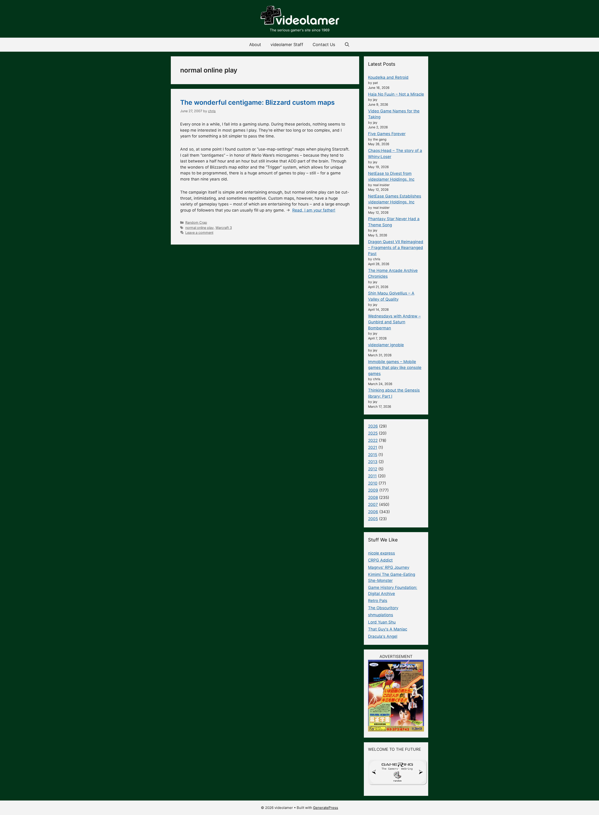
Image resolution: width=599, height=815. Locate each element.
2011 (372, 476)
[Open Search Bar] (347, 45)
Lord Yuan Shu (382, 622)
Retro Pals (377, 600)
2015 (372, 454)
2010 (372, 483)
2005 (373, 518)
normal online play (199, 228)
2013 (372, 461)
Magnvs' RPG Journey (388, 567)
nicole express (381, 553)
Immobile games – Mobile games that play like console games (394, 367)
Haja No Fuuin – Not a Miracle (396, 94)
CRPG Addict (380, 560)
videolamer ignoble (386, 345)
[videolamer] (299, 16)
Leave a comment (199, 232)
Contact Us (324, 44)
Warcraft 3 (223, 228)
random (397, 780)
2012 (372, 469)
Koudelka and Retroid (388, 77)
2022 (373, 440)
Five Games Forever (386, 133)
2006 (373, 511)
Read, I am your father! (313, 210)
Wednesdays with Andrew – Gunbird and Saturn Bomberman (394, 322)
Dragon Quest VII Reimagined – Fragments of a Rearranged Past (395, 247)
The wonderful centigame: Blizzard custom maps (257, 102)
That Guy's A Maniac (387, 629)
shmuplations (380, 615)
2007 (373, 504)
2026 (373, 426)
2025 (373, 433)
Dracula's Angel (382, 636)
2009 (373, 490)
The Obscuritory (383, 608)
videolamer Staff (286, 44)
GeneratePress (325, 807)
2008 (373, 497)
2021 (372, 447)
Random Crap (196, 222)
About (255, 44)
